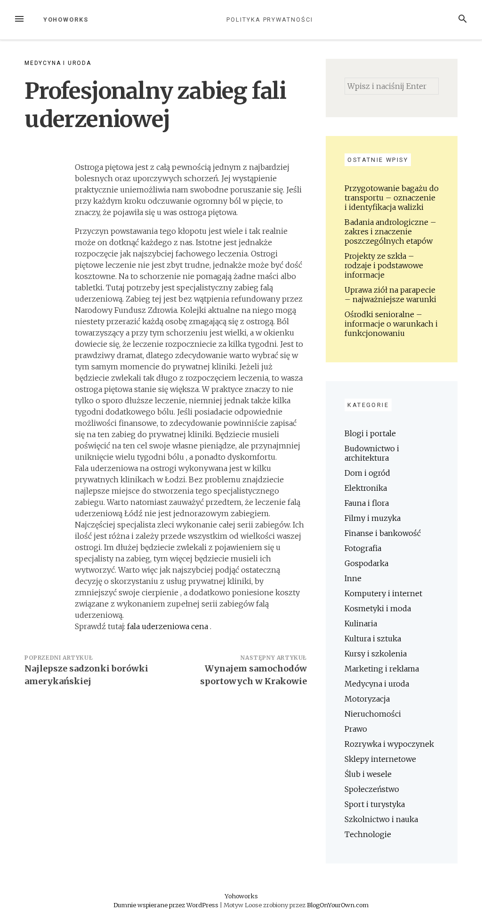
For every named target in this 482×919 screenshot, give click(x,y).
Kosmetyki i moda (378, 608)
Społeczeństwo (372, 789)
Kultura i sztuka (373, 638)
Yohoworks (65, 19)
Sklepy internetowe (380, 759)
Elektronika (366, 488)
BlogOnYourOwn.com (338, 905)
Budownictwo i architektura (372, 453)
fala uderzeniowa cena (168, 626)
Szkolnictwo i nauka (381, 819)
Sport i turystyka (375, 804)
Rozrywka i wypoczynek (389, 744)
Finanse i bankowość (383, 533)
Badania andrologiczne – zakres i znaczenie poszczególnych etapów (390, 231)
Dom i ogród (367, 473)
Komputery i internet (383, 593)
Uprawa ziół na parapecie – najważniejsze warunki (390, 294)
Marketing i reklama (382, 668)
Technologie (368, 834)
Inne (353, 578)
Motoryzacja (367, 698)
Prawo (356, 729)
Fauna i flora (367, 503)
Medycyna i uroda (57, 63)
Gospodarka (366, 563)
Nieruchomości (373, 714)
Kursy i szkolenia (376, 653)
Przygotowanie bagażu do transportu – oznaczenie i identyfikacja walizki (392, 198)
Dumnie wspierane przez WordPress (166, 905)
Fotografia (363, 548)
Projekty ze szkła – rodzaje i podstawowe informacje (384, 265)
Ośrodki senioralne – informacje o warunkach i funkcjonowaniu (391, 324)
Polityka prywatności (269, 19)
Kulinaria (361, 623)
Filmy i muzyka (373, 518)
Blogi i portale (370, 433)
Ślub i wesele (368, 774)
